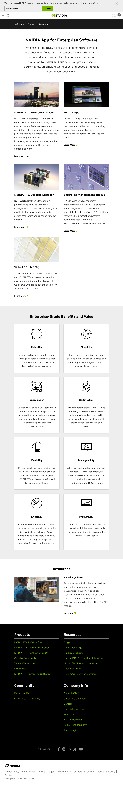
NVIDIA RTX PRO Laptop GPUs (31, 652)
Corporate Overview (75, 698)
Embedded (20, 668)
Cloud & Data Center (26, 658)
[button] (113, 16)
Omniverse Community (27, 698)
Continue (47, 8)
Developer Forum (23, 693)
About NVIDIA (71, 693)
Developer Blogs (73, 647)
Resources (44, 24)
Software (19, 24)
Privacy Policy (11, 771)
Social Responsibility (75, 724)
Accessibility (64, 771)
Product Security (106, 771)
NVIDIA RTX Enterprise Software (32, 673)
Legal (51, 771)
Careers (68, 703)
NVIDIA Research (73, 719)
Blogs (67, 642)
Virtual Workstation (25, 663)
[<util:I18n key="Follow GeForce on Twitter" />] (75, 749)
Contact (9, 775)
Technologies (71, 730)
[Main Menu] (3, 16)
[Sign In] (119, 15)
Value (31, 24)
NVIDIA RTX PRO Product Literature (83, 658)
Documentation (72, 668)
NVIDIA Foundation (74, 709)
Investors (69, 714)
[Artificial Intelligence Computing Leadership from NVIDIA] (59, 15)
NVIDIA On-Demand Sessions (80, 673)
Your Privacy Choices (33, 771)
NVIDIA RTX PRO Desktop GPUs (32, 647)
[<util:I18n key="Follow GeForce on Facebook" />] (59, 749)
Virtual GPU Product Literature (81, 663)
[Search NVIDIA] (8, 14)
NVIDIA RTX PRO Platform (28, 642)
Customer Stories (73, 652)
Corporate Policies (84, 771)
